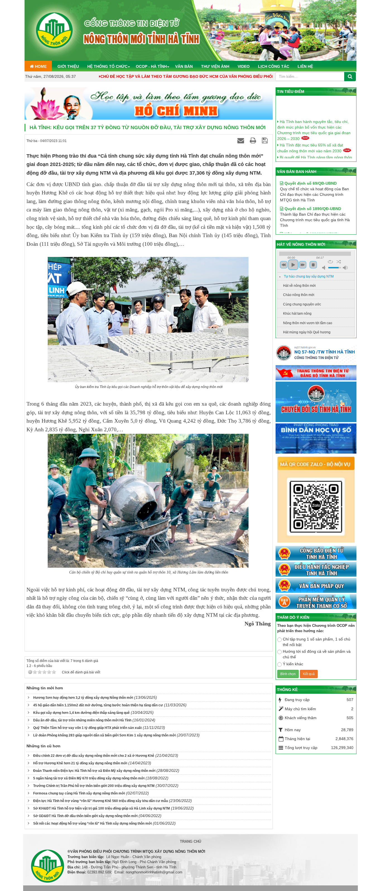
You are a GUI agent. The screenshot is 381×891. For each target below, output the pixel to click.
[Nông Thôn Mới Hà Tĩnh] (190, 30)
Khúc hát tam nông (297, 313)
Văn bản (184, 66)
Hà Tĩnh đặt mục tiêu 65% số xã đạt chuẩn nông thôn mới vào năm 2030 (310, 138)
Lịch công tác (273, 66)
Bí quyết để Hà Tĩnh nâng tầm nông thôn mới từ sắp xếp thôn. (314, 151)
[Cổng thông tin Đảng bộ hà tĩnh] (316, 373)
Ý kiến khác (293, 664)
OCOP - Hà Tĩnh (151, 66)
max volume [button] (345, 268)
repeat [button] (330, 261)
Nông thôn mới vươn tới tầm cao (307, 323)
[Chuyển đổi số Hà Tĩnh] (316, 402)
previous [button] (284, 265)
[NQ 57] (316, 354)
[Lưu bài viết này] (265, 140)
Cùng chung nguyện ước (302, 304)
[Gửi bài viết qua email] (241, 140)
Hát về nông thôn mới (299, 285)
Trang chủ (190, 841)
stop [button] (313, 265)
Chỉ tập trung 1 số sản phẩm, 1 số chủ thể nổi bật (316, 642)
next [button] (303, 265)
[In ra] (254, 140)
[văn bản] (316, 586)
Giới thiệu (68, 66)
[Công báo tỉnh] (316, 553)
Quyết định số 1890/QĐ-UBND (312, 194)
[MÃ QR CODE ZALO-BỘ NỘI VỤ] (316, 500)
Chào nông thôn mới (298, 295)
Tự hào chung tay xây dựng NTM (309, 276)
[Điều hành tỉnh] (316, 569)
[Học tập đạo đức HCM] (149, 104)
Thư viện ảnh (215, 66)
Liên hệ (305, 66)
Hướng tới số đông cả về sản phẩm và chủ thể (317, 654)
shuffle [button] (338, 261)
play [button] (293, 264)
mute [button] (324, 268)
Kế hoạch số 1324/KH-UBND (310, 220)
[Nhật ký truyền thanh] (316, 601)
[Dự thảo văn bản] (316, 439)
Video (244, 66)
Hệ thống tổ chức (107, 66)
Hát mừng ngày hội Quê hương (307, 332)
